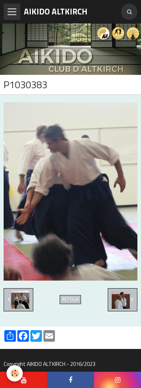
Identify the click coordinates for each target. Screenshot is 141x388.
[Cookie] (15, 373)
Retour (70, 299)
